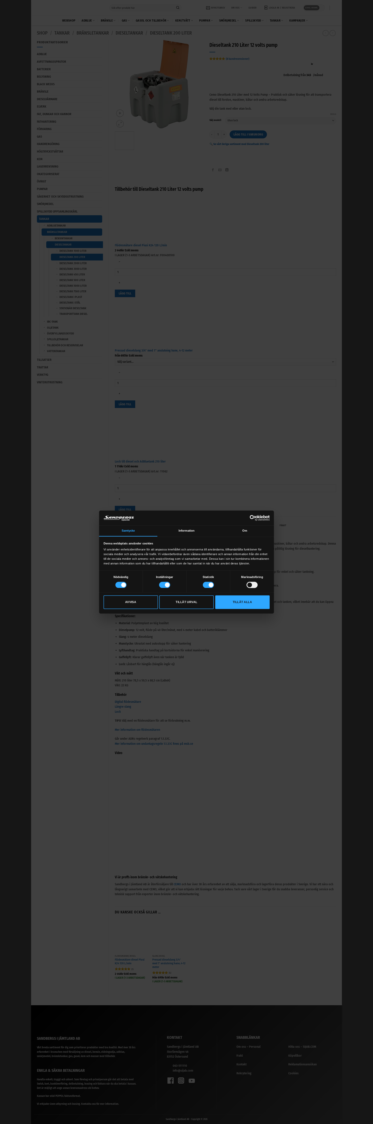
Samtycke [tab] (128, 530)
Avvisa (130, 602)
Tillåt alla (242, 602)
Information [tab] (186, 530)
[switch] (164, 585)
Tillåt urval (186, 602)
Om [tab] (244, 530)
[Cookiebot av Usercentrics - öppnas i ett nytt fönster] (253, 518)
